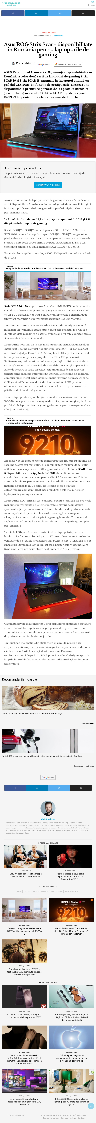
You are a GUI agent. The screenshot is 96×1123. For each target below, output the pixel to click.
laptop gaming (56, 891)
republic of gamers (40, 891)
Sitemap (64, 1118)
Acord (74, 1115)
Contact (81, 1118)
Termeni (51, 1118)
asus (19, 891)
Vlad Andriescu (24, 63)
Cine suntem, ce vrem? (51, 1115)
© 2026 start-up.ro (16, 1115)
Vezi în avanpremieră (48, 185)
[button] (85, 5)
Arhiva (73, 1118)
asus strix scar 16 (72, 891)
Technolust (57, 36)
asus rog (27, 891)
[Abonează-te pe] (43, 64)
